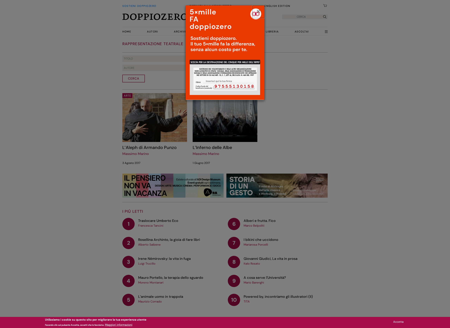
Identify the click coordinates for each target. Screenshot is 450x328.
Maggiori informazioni (118, 324)
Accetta (398, 322)
